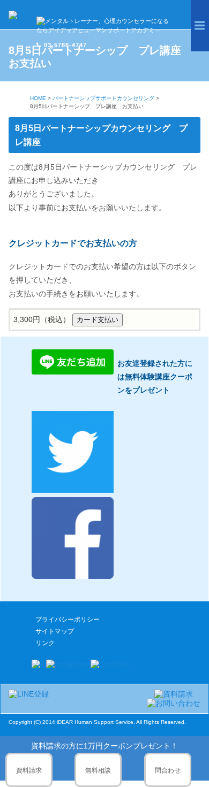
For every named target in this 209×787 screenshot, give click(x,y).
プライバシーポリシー (67, 619)
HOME (38, 98)
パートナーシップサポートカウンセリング (103, 98)
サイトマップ (54, 631)
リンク (45, 643)
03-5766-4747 (65, 45)
